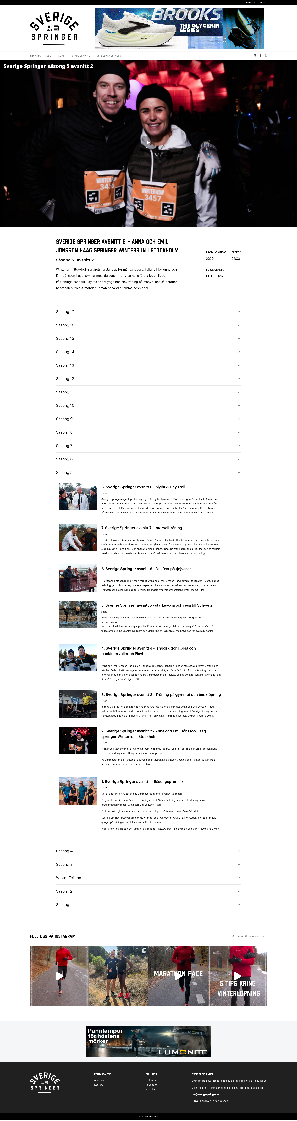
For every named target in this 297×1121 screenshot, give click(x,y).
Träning (35, 55)
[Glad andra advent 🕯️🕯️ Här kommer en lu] (178, 976)
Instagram (151, 1080)
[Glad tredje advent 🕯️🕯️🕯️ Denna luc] (59, 976)
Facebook (151, 1085)
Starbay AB (152, 1116)
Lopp (61, 55)
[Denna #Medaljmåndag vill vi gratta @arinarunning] (118, 976)
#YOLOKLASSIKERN (109, 55)
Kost (49, 55)
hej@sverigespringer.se (205, 1094)
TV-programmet (81, 55)
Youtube (150, 1089)
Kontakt (263, 3)
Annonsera (249, 3)
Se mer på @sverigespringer (249, 936)
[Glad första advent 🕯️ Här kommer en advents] (237, 976)
